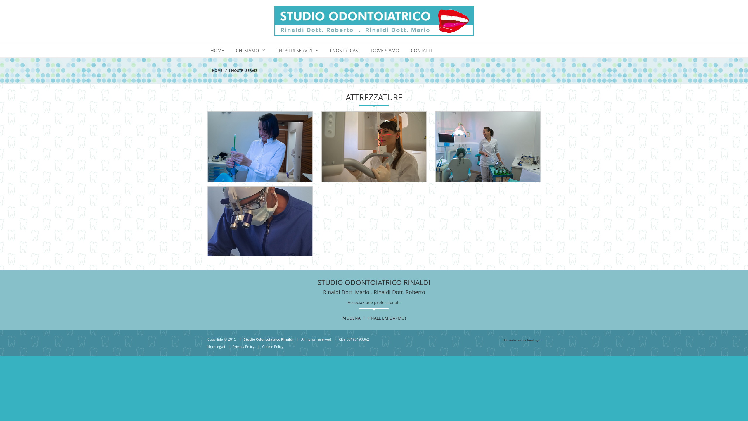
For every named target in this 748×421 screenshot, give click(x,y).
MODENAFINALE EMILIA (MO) (374, 318)
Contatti (421, 50)
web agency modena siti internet (522, 340)
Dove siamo (385, 50)
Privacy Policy (243, 346)
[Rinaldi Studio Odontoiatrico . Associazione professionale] (374, 21)
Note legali (216, 346)
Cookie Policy (272, 346)
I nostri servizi (294, 50)
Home (217, 50)
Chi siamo (247, 50)
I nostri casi (344, 50)
